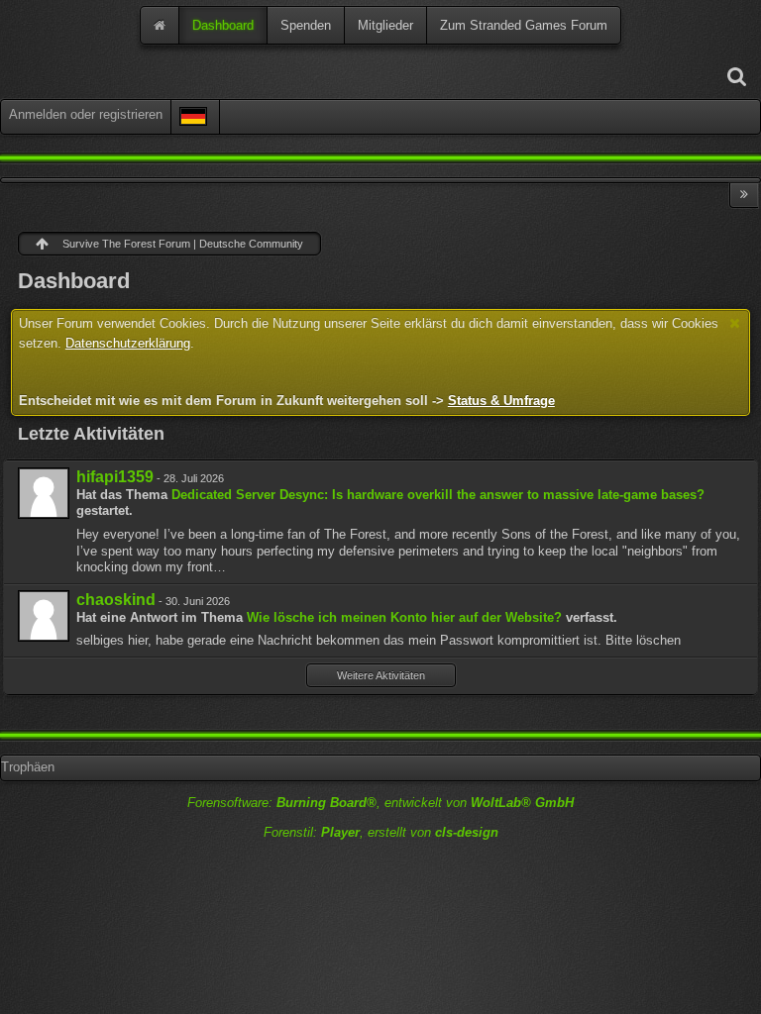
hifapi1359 (115, 476)
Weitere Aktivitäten (381, 675)
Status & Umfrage (501, 400)
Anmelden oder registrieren (86, 114)
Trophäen (27, 767)
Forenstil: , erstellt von (381, 832)
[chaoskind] (43, 616)
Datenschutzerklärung (127, 343)
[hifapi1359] (43, 493)
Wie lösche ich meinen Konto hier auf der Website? (404, 617)
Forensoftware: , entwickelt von (380, 802)
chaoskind (116, 599)
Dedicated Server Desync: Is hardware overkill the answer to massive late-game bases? (438, 494)
